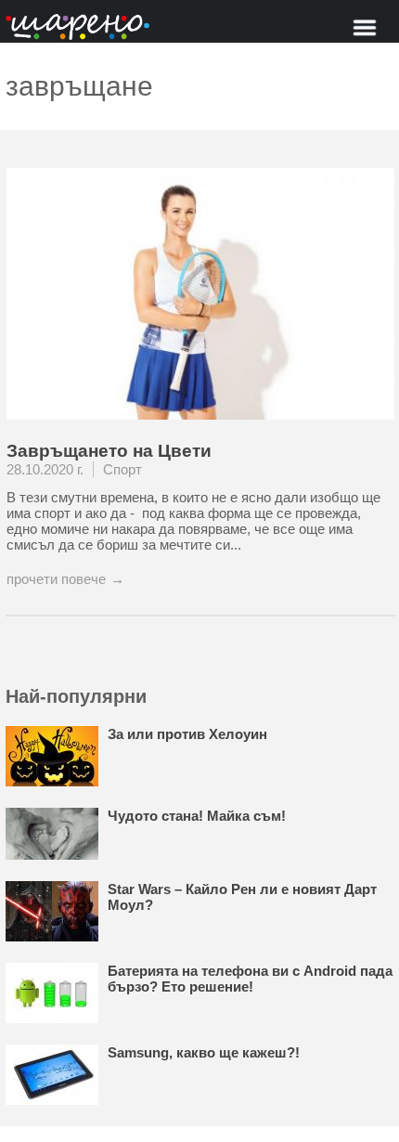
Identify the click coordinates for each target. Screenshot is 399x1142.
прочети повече (56, 579)
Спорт (122, 469)
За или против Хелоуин (187, 734)
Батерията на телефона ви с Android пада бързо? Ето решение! (250, 978)
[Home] (77, 28)
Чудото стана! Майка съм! (197, 816)
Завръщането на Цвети (109, 451)
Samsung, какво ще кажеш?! (204, 1052)
